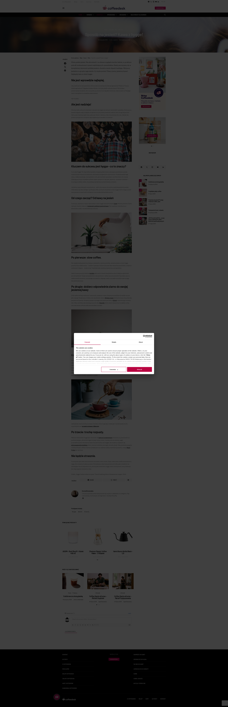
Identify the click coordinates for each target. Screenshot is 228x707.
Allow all (139, 369)
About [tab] (141, 342)
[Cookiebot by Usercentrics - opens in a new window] (144, 336)
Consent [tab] (87, 342)
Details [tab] (114, 342)
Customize (113, 369)
